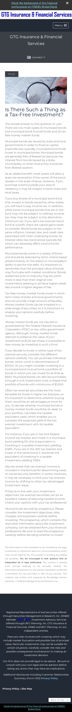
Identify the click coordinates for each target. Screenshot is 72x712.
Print (11, 74)
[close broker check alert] (67, 3)
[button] (61, 25)
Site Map (26, 688)
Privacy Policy (49, 678)
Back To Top (58, 700)
